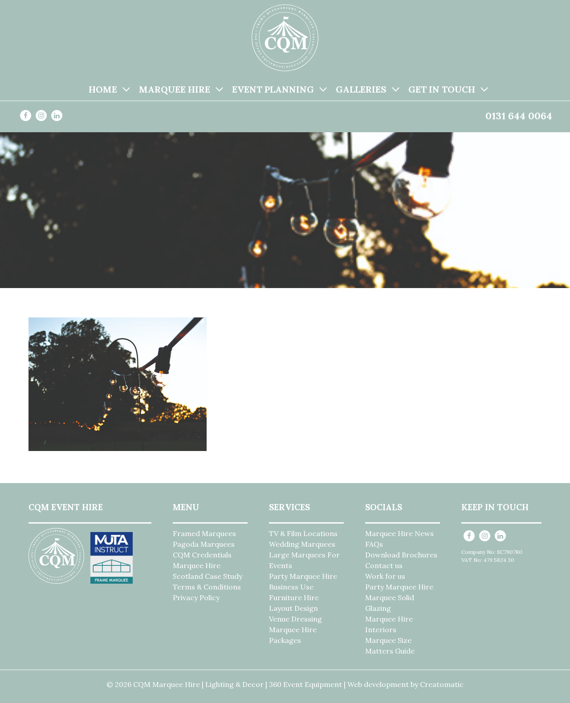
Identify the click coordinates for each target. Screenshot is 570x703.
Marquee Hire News (399, 533)
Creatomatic (442, 684)
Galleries (361, 89)
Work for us (385, 576)
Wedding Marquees (302, 544)
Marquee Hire (174, 89)
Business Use (291, 586)
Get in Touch (441, 89)
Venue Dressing (295, 618)
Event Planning (273, 89)
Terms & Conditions (207, 586)
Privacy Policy (196, 597)
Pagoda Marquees (204, 544)
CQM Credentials (202, 554)
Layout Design (293, 608)
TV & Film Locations (303, 533)
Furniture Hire (294, 597)
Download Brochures (401, 554)
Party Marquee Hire (303, 576)
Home (103, 89)
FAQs (374, 544)
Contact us (384, 565)
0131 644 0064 (518, 116)
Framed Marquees (204, 533)
